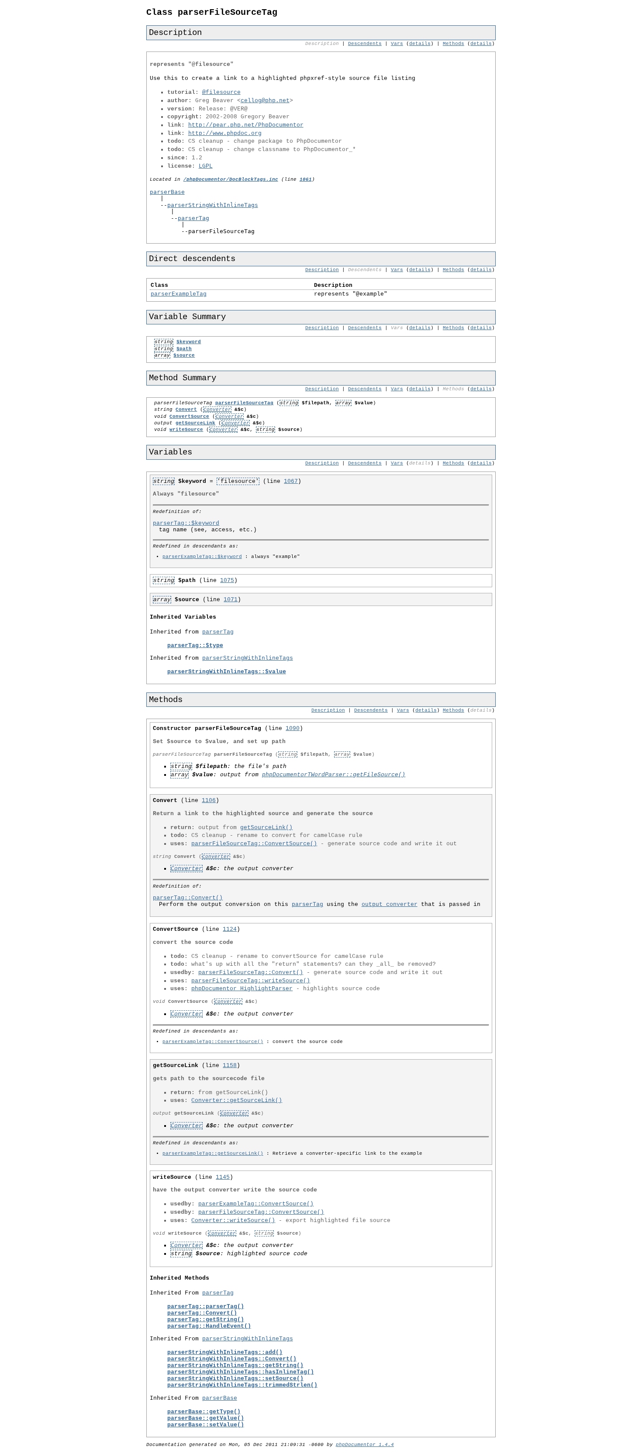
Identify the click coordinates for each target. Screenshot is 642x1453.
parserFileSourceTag (244, 403)
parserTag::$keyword (186, 523)
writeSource (186, 429)
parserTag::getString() (205, 1319)
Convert (186, 409)
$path (184, 348)
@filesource (221, 92)
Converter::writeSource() (233, 1220)
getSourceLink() (266, 827)
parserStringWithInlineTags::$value (226, 671)
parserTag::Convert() (188, 898)
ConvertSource (189, 416)
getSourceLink (195, 423)
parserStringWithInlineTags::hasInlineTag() (240, 1372)
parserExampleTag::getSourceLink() (212, 1153)
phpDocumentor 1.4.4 (365, 1444)
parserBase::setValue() (205, 1425)
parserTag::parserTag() (205, 1306)
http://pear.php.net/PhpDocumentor (246, 125)
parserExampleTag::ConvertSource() (212, 1041)
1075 (227, 580)
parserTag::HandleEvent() (209, 1326)
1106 (209, 800)
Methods (453, 43)
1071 (231, 599)
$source (184, 355)
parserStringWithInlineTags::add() (225, 1352)
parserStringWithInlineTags (212, 205)
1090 (293, 728)
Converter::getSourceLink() (236, 1100)
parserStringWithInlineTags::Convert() (232, 1359)
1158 (230, 1065)
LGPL (206, 166)
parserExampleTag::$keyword (202, 556)
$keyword (188, 341)
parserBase (167, 192)
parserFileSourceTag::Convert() (250, 972)
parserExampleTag (179, 294)
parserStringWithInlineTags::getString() (235, 1365)
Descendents (365, 43)
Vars (397, 43)
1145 (223, 1177)
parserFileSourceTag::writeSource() (250, 981)
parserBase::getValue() (205, 1418)
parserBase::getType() (204, 1411)
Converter (217, 409)
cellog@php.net (265, 100)
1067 (291, 481)
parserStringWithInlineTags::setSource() (235, 1378)
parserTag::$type (195, 645)
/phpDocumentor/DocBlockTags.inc (230, 179)
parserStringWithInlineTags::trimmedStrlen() (242, 1385)
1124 (230, 929)
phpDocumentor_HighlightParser (242, 988)
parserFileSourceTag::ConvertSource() (254, 843)
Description (322, 269)
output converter (390, 904)
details (420, 43)
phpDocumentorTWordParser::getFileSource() (333, 774)
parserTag (193, 218)
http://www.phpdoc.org (225, 133)
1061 (306, 179)
